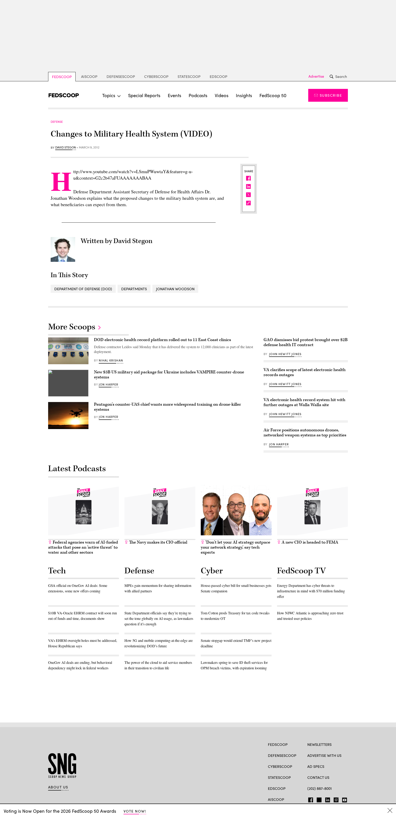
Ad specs (315, 766)
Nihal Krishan (111, 360)
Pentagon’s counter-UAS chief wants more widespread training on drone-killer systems (167, 407)
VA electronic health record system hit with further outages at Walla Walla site (304, 402)
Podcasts (198, 95)
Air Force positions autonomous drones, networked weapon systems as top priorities (305, 432)
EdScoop (218, 76)
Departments (134, 288)
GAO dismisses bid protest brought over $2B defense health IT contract (306, 342)
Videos (221, 95)
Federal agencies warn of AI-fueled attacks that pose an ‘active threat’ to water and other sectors (83, 547)
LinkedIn (327, 799)
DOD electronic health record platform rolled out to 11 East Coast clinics (162, 340)
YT (343, 799)
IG (335, 799)
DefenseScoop (121, 76)
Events (174, 95)
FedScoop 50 (272, 95)
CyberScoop (156, 76)
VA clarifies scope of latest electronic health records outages (305, 372)
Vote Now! (135, 811)
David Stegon (65, 147)
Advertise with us (324, 755)
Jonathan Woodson (175, 288)
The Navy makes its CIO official (157, 542)
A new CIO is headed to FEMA (309, 542)
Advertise (316, 76)
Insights (244, 95)
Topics (108, 95)
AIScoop (89, 76)
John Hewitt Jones (285, 354)
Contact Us (318, 777)
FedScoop (62, 76)
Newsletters (319, 744)
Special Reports (144, 95)
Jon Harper (108, 384)
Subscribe (331, 95)
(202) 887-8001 (319, 788)
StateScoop (189, 76)
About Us (58, 787)
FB (309, 799)
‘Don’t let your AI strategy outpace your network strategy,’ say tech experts (235, 547)
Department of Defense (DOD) (83, 288)
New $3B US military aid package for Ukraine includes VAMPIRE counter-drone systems (169, 374)
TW (318, 799)
